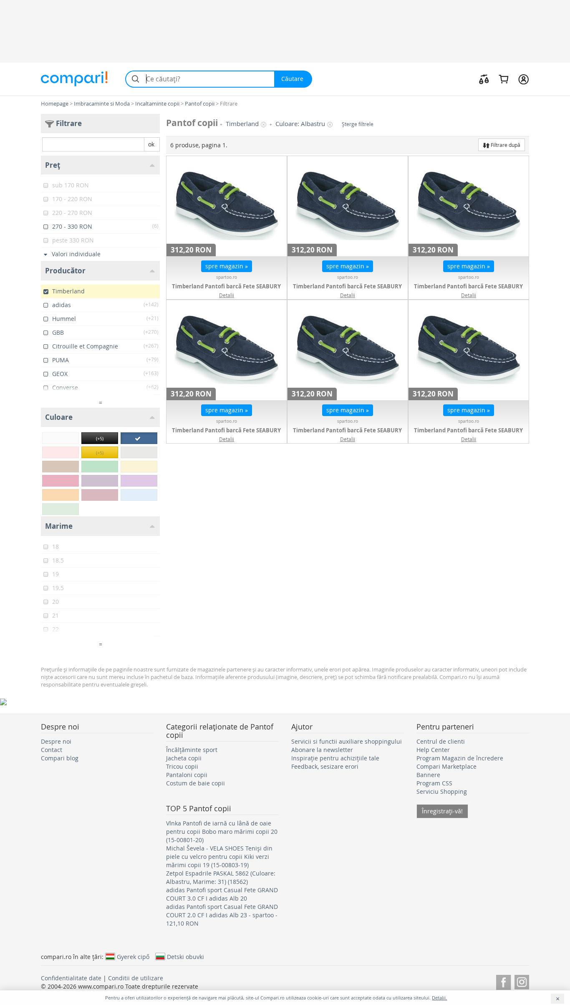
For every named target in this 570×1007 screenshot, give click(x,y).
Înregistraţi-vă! (442, 811)
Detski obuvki (185, 956)
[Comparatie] (484, 79)
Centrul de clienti (440, 741)
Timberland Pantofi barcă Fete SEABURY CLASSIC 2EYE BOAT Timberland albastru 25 (468, 290)
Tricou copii (182, 766)
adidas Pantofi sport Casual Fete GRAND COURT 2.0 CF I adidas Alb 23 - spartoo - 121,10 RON (222, 915)
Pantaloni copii (186, 775)
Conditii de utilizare (135, 978)
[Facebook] (503, 981)
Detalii (226, 295)
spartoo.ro (226, 277)
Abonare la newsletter (322, 750)
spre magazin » (226, 266)
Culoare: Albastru (300, 124)
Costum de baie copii (195, 783)
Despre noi (56, 741)
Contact (51, 750)
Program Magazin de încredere (459, 758)
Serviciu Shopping (441, 791)
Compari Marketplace (446, 766)
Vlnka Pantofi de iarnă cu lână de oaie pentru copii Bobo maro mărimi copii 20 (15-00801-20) (221, 831)
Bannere (428, 775)
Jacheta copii (184, 758)
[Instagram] (522, 981)
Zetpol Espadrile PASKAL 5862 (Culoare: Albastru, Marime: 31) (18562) (220, 877)
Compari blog (59, 758)
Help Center (433, 750)
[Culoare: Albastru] (139, 438)
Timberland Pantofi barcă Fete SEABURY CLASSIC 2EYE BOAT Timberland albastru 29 (226, 290)
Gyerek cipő (133, 956)
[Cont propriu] (523, 79)
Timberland (242, 124)
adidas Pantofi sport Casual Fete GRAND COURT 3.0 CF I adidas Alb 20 (222, 894)
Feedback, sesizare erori (324, 766)
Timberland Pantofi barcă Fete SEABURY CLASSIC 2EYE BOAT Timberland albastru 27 (347, 434)
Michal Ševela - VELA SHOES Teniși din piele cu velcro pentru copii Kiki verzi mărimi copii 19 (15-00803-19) (219, 856)
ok (151, 144)
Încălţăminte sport (191, 750)
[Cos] (503, 79)
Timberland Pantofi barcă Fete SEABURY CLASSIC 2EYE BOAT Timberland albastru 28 (468, 434)
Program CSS (434, 783)
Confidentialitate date (71, 978)
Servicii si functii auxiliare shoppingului (346, 741)
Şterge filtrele (357, 124)
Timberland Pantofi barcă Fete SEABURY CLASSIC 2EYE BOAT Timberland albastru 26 (226, 434)
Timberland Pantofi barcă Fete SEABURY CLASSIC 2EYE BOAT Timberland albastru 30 (347, 290)
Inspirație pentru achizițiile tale (335, 758)
